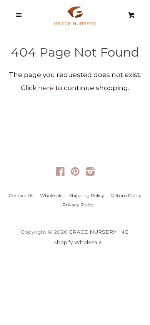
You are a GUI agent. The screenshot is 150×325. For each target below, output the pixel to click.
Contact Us (20, 195)
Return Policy (126, 195)
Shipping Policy (86, 195)
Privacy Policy (78, 205)
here (46, 88)
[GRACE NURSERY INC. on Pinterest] (75, 173)
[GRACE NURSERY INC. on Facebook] (60, 173)
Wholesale (51, 195)
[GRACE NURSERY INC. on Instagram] (90, 173)
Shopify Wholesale (77, 242)
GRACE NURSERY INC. (99, 232)
